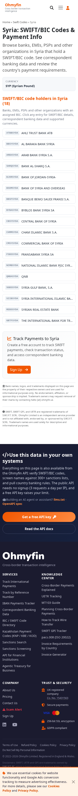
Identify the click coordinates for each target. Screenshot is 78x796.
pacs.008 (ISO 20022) (56, 637)
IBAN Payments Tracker (18, 603)
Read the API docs (39, 529)
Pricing (7, 697)
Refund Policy (29, 745)
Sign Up (16, 369)
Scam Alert (14, 709)
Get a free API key (37, 517)
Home (6, 22)
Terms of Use (10, 745)
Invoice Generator (54, 654)
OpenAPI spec (12, 504)
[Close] (73, 782)
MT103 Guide (51, 603)
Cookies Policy (48, 745)
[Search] (52, 8)
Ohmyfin (13, 4)
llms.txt (59, 500)
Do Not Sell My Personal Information (23, 750)
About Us (8, 690)
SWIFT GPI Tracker (54, 631)
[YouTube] (14, 724)
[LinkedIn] (4, 724)
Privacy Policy (28, 790)
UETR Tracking (52, 596)
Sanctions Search (14, 642)
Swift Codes (20, 22)
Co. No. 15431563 (57, 698)
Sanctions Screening (16, 649)
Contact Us (9, 703)
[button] (68, 8)
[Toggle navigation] (60, 8)
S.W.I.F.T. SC (8, 766)
